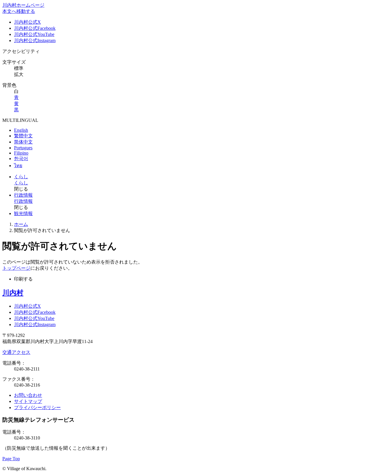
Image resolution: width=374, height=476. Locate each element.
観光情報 (23, 213)
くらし (21, 176)
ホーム (21, 224)
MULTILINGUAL (20, 120)
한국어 (21, 158)
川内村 (12, 293)
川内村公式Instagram (35, 40)
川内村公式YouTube (34, 34)
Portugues (23, 147)
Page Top (11, 458)
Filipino (21, 152)
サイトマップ (28, 401)
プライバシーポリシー (37, 407)
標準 (18, 68)
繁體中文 (23, 135)
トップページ (16, 268)
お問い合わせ (28, 395)
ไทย (18, 165)
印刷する (23, 278)
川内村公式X (27, 22)
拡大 (18, 74)
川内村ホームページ (23, 5)
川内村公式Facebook (35, 28)
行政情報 (23, 195)
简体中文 (23, 141)
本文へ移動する (18, 11)
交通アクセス (16, 352)
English (21, 130)
